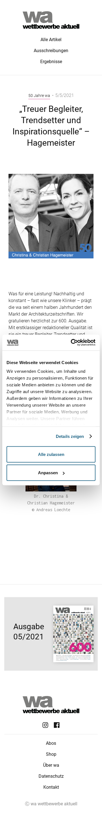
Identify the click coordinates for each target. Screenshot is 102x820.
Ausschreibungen (51, 50)
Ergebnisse (51, 61)
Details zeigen (70, 436)
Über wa (51, 765)
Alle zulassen (51, 454)
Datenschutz (51, 776)
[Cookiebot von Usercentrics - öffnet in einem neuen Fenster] (71, 342)
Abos (51, 743)
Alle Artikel (51, 39)
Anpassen (48, 472)
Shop (51, 754)
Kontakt (51, 787)
